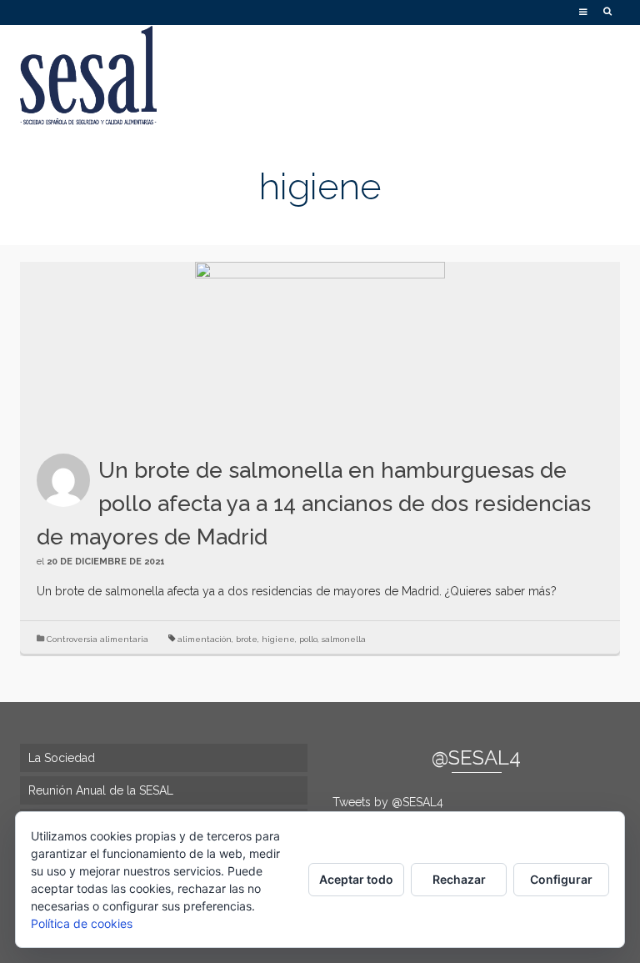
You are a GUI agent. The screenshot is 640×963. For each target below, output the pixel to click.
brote (247, 639)
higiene (278, 639)
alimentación (205, 639)
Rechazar (459, 879)
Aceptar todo (356, 879)
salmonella (344, 639)
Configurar (561, 879)
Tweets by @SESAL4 (387, 802)
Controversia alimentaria (97, 639)
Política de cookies (81, 923)
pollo (308, 639)
